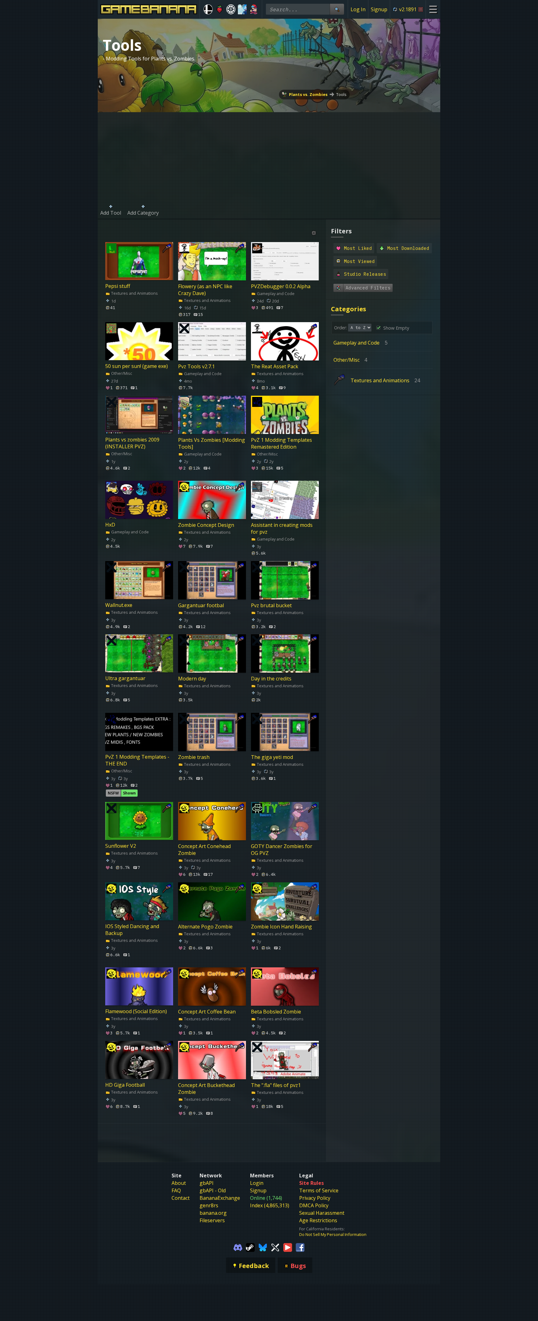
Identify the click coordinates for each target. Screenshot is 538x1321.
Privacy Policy (314, 1198)
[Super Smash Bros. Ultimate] (208, 9)
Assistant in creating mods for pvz (282, 528)
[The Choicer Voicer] (242, 9)
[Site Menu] (433, 9)
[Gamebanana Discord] (238, 1247)
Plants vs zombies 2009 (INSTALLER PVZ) (132, 443)
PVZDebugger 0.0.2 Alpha (280, 286)
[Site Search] (337, 9)
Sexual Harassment (321, 1212)
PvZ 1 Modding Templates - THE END (137, 760)
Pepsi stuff (117, 286)
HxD (110, 525)
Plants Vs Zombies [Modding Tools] (211, 443)
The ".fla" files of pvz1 (276, 1084)
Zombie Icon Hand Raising (281, 926)
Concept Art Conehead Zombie (204, 849)
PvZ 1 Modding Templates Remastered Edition (281, 443)
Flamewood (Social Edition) (136, 1011)
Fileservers (212, 1220)
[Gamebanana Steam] (250, 1247)
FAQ (176, 1190)
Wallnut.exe (118, 605)
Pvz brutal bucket (271, 605)
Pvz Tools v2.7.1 (196, 366)
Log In (358, 9)
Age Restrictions (318, 1220)
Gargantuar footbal (201, 605)
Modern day (192, 678)
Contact (181, 1198)
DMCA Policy (313, 1205)
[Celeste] (219, 9)
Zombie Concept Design (206, 525)
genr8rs (209, 1205)
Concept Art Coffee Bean (207, 1011)
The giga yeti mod (272, 756)
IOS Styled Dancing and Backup (132, 930)
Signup (379, 9)
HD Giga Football (125, 1084)
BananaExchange (220, 1198)
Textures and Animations (134, 293)
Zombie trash (194, 756)
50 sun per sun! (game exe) (136, 366)
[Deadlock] (231, 9)
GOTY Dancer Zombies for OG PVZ (281, 849)
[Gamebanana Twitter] (275, 1247)
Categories (348, 309)
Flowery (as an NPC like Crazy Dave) (205, 289)
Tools (341, 94)
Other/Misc (121, 373)
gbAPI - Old (213, 1190)
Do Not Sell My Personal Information (332, 1234)
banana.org (213, 1212)
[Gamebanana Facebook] (300, 1247)
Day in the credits (271, 678)
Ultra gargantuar (125, 678)
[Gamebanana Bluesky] (263, 1247)
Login (256, 1183)
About (179, 1183)
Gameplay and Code (275, 293)
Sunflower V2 (120, 846)
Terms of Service (318, 1190)
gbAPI (207, 1183)
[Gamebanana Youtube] (288, 1247)
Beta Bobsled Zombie (276, 1011)
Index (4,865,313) (269, 1205)
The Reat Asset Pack (274, 366)
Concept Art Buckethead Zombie (206, 1088)
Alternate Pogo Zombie (205, 926)
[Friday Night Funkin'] (253, 9)
